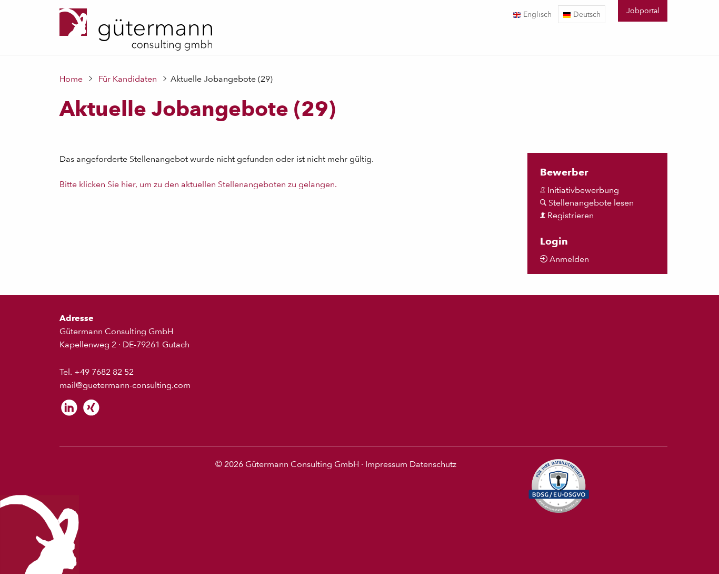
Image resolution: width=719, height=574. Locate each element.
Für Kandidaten (127, 79)
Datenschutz (433, 464)
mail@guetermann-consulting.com (125, 385)
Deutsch (586, 13)
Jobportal (643, 10)
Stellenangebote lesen (590, 203)
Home (71, 79)
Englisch (536, 13)
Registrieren (569, 215)
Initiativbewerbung (582, 190)
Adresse (76, 318)
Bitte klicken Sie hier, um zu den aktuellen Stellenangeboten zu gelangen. (198, 184)
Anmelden (568, 259)
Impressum (386, 464)
